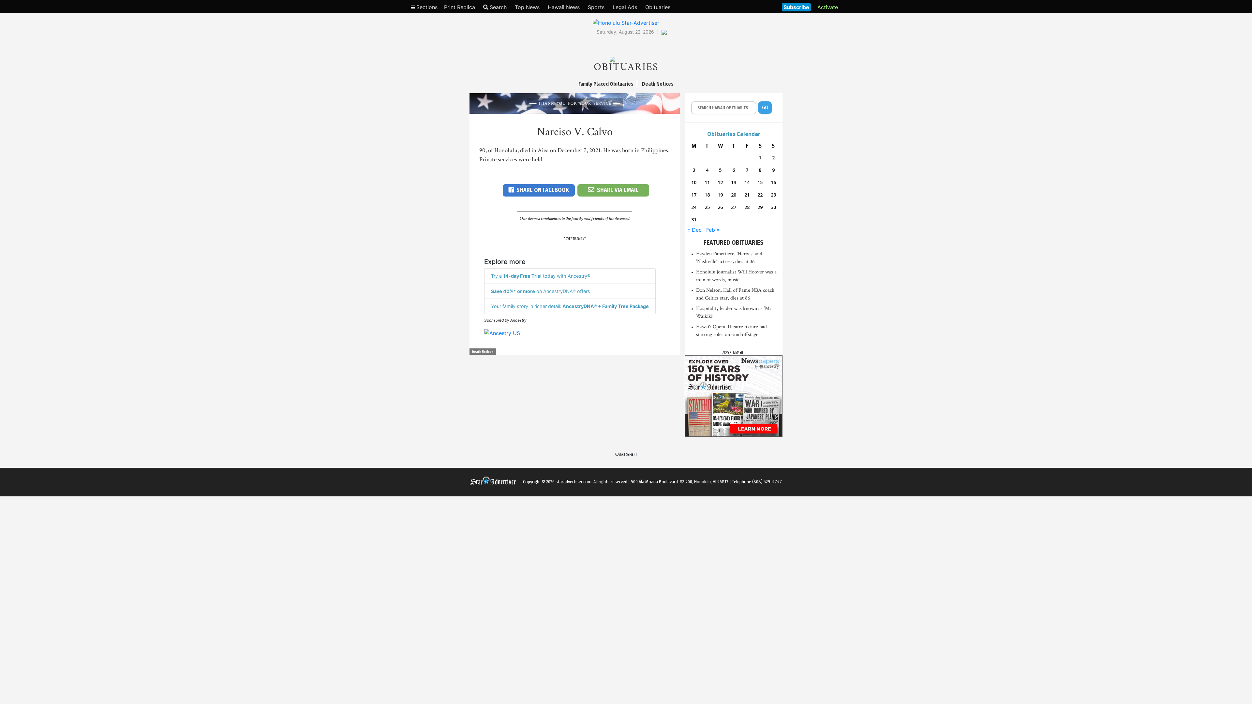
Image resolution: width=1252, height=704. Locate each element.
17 (693, 195)
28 (747, 207)
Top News (527, 7)
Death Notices (483, 352)
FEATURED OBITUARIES (734, 242)
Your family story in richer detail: (570, 306)
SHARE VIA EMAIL (617, 190)
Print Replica (459, 7)
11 (707, 182)
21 (747, 195)
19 (720, 195)
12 (720, 182)
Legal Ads (625, 7)
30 (773, 207)
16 (773, 182)
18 (707, 195)
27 (733, 207)
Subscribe (796, 7)
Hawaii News (564, 7)
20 (733, 195)
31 (693, 219)
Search (498, 7)
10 (693, 182)
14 (747, 182)
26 (720, 207)
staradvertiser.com (573, 482)
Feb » (713, 230)
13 (733, 182)
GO (765, 107)
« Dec (694, 230)
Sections (426, 7)
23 (773, 195)
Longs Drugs (757, 6)
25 (707, 207)
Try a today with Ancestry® (540, 276)
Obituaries (657, 7)
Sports (596, 7)
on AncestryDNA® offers (540, 291)
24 (693, 207)
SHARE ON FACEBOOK (542, 190)
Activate (827, 7)
